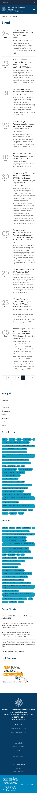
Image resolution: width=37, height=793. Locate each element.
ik (33, 439)
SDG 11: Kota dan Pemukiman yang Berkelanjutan (16, 494)
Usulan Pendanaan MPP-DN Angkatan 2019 (24, 270)
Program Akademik (18, 743)
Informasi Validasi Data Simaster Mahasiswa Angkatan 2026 (17, 617)
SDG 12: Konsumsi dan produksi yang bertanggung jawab (17, 498)
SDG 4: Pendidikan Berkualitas (11, 475)
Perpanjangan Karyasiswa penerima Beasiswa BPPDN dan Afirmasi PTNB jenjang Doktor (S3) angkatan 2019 (24, 333)
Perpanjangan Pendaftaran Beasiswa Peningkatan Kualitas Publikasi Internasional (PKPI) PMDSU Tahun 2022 (23, 236)
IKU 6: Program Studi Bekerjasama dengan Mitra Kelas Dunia (18, 455)
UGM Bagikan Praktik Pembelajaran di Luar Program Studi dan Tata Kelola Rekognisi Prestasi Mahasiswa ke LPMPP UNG (16, 635)
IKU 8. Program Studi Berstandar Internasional (16, 463)
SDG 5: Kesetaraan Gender (10, 478)
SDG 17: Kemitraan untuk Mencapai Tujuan (14, 510)
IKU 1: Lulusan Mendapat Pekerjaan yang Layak (16, 442)
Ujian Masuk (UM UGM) (18, 732)
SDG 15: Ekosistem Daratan (10, 502)
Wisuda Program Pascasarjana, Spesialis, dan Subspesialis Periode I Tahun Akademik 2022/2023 (24, 126)
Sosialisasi (5, 418)
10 (18, 383)
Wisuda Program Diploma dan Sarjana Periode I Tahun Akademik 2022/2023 (22, 63)
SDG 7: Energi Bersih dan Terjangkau (13, 482)
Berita (4, 404)
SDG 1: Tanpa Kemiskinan (9, 469)
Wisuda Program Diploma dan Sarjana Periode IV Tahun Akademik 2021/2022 (22, 303)
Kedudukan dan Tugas (18, 729)
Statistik (4, 422)
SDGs (30, 510)
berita (19, 439)
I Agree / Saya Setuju (26, 784)
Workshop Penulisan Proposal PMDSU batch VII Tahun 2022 (23, 91)
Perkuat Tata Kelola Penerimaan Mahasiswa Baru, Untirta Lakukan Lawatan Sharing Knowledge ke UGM (18, 644)
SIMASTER (5, 513)
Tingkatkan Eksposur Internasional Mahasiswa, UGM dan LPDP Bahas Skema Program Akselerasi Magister (18, 625)
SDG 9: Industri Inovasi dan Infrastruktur (15, 488)
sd (18, 466)
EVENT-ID (5, 407)
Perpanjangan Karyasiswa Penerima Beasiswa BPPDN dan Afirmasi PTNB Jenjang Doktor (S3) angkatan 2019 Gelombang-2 (24, 179)
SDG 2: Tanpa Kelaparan (25, 469)
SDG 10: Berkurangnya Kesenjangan (13, 491)
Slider (4, 415)
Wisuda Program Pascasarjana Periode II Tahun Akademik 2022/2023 (23, 34)
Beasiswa (5, 400)
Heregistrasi (6, 411)
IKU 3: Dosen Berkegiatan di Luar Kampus (14, 449)
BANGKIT (5, 439)
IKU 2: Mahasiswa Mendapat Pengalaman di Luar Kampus (18, 445)
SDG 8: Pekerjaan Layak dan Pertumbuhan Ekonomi (17, 485)
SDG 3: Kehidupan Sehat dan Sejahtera (13, 472)
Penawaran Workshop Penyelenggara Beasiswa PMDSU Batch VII (24, 156)
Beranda (4, 16)
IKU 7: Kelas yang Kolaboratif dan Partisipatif (15, 460)
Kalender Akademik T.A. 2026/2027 (13, 651)
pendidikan (11, 466)
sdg (22, 466)
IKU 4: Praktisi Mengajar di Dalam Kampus (14, 452)
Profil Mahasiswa (18, 772)
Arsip (18, 750)
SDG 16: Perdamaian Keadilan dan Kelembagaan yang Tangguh (17, 506)
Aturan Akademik (18, 747)
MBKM (4, 466)
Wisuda (4, 425)
